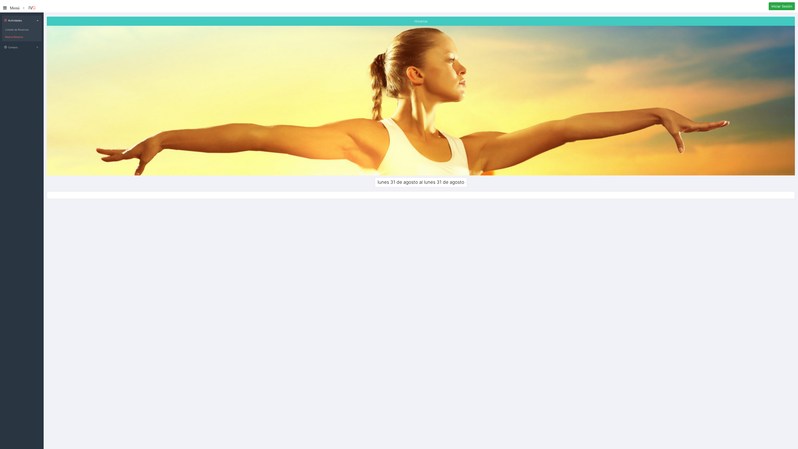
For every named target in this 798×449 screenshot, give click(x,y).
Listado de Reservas (17, 29)
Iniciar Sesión (781, 6)
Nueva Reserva (14, 36)
